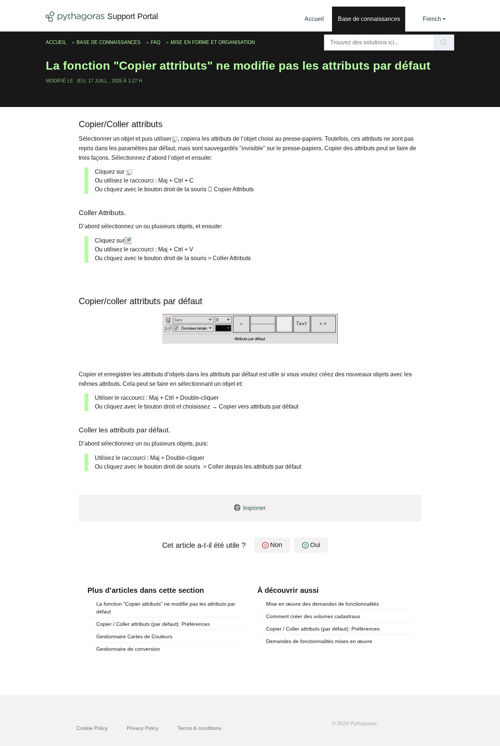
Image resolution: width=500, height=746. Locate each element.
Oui (315, 545)
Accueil (314, 19)
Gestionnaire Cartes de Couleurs (134, 636)
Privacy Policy (142, 728)
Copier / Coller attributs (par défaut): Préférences (153, 624)
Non (276, 545)
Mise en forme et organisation (213, 42)
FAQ (155, 42)
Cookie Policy (92, 728)
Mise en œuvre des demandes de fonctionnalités (322, 604)
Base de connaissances (369, 19)
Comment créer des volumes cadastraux (313, 616)
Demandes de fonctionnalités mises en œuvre (319, 641)
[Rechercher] (443, 42)
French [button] (432, 19)
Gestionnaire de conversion (128, 649)
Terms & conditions (199, 728)
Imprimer (254, 508)
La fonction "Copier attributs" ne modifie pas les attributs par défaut (165, 607)
